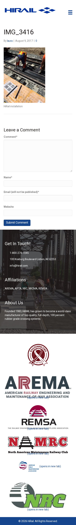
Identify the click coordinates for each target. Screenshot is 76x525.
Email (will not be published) (21, 192)
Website (9, 207)
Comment (10, 137)
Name (8, 177)
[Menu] (70, 12)
